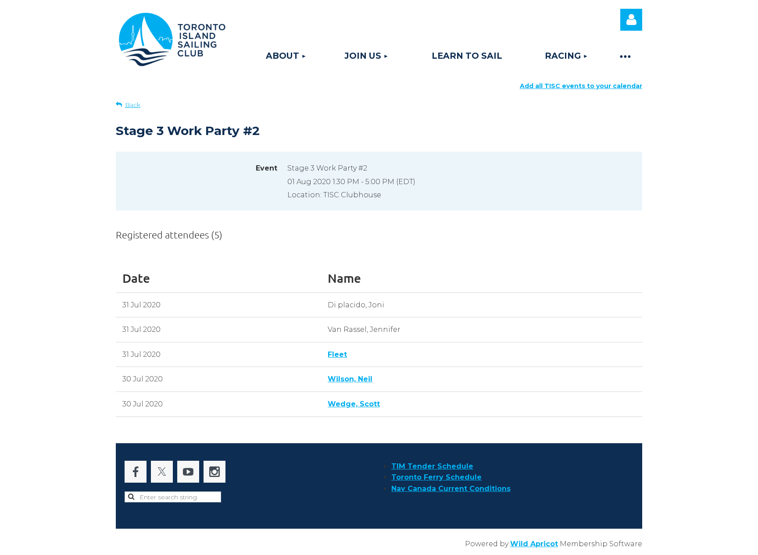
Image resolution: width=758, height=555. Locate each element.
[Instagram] (214, 472)
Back (132, 105)
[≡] (624, 56)
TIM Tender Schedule (432, 466)
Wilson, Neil (350, 379)
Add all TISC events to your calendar (581, 86)
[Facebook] (136, 472)
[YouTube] (188, 472)
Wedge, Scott (354, 404)
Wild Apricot (534, 544)
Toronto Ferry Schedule (436, 477)
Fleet (337, 354)
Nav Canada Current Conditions (451, 488)
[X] (162, 472)
